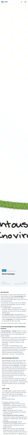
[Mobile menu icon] (25, 2)
